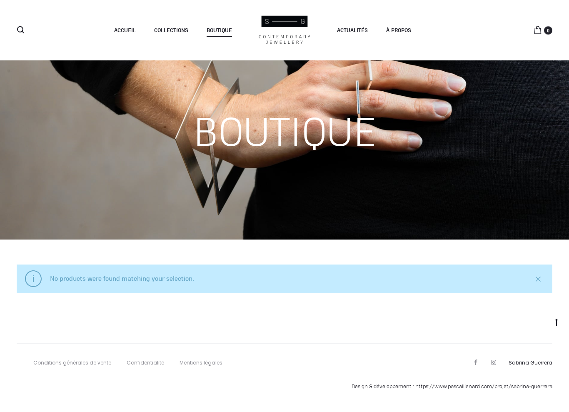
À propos (398, 30)
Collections (171, 30)
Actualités (352, 30)
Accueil (125, 30)
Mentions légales (201, 362)
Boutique (219, 30)
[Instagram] (493, 362)
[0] (538, 30)
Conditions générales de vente (72, 362)
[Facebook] (475, 362)
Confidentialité (145, 362)
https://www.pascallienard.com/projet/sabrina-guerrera (483, 387)
